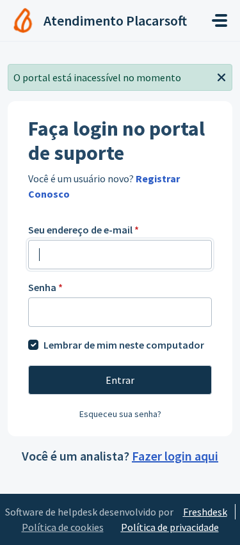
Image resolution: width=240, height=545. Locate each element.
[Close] (221, 76)
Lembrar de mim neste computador (124, 344)
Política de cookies (63, 527)
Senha (45, 287)
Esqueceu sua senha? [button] (120, 414)
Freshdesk (205, 511)
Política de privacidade (170, 527)
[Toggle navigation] (219, 20)
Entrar (120, 380)
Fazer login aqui (175, 456)
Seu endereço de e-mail (83, 229)
